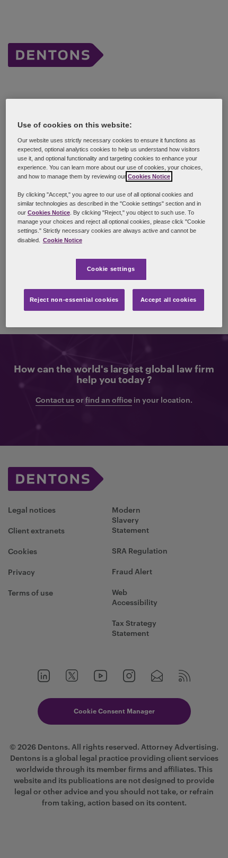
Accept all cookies (169, 299)
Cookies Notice (149, 176)
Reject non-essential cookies (74, 299)
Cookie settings (111, 269)
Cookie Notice (62, 240)
